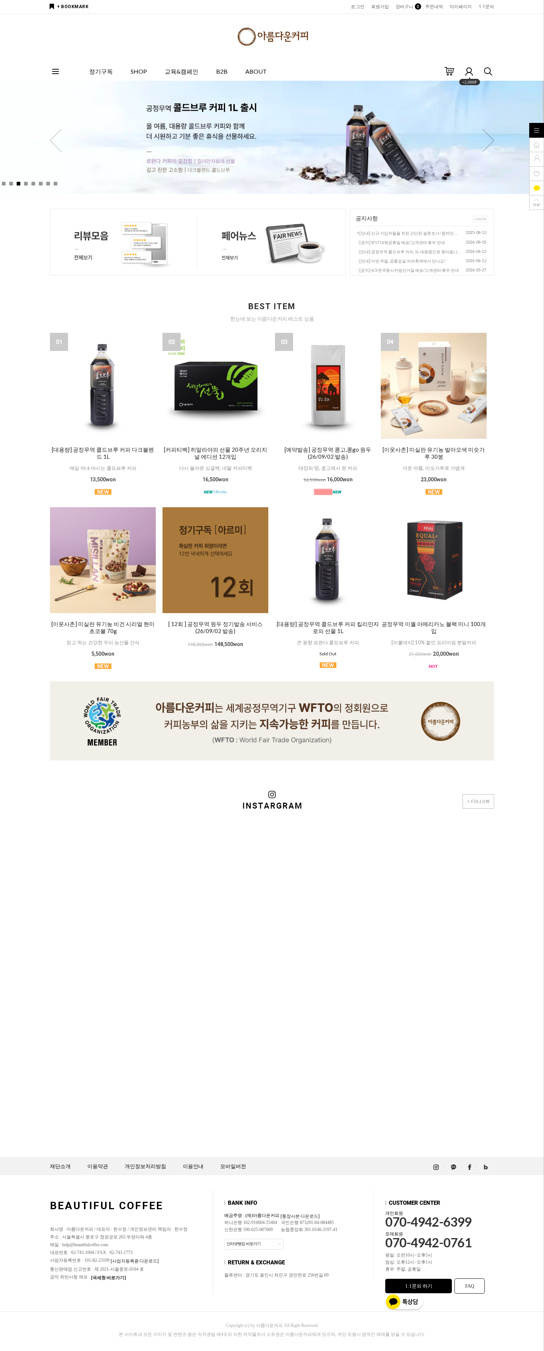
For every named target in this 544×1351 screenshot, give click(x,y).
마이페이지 (461, 6)
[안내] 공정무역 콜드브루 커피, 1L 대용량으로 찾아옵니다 (410, 251)
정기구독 (101, 71)
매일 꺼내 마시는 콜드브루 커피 (103, 468)
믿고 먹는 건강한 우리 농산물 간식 (103, 642)
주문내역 (434, 6)
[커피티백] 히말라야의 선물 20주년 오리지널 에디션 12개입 (215, 453)
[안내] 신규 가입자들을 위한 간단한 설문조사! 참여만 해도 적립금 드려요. (410, 233)
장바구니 (407, 6)
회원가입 (380, 6)
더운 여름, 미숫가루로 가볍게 (434, 468)
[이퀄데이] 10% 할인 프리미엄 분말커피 (434, 642)
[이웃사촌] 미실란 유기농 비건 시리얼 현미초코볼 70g (103, 627)
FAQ (469, 1286)
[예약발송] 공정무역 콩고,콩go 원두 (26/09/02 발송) (328, 453)
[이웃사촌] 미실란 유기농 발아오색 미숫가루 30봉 (434, 453)
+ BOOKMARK (72, 6)
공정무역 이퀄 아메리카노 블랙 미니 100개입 (434, 627)
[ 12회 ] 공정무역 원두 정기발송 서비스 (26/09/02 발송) (215, 627)
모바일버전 (233, 1166)
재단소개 (60, 1166)
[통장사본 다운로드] (300, 1216)
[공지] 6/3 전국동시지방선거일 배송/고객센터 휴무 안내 (409, 270)
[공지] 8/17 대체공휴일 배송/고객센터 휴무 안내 (402, 242)
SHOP (139, 71)
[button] (488, 140)
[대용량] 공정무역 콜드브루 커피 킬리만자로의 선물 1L (328, 627)
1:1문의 (486, 6)
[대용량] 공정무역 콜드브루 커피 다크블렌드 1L (103, 453)
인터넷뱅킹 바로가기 (243, 1243)
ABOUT (256, 71)
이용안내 (193, 1166)
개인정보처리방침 (145, 1166)
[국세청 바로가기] (108, 1277)
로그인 (357, 6)
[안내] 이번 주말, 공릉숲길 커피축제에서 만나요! (402, 260)
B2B (222, 71)
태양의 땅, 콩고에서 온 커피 (328, 468)
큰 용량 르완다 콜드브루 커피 (328, 642)
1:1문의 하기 (418, 1286)
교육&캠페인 (181, 71)
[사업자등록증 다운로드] (135, 1261)
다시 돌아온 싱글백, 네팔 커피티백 (215, 468)
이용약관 (97, 1166)
